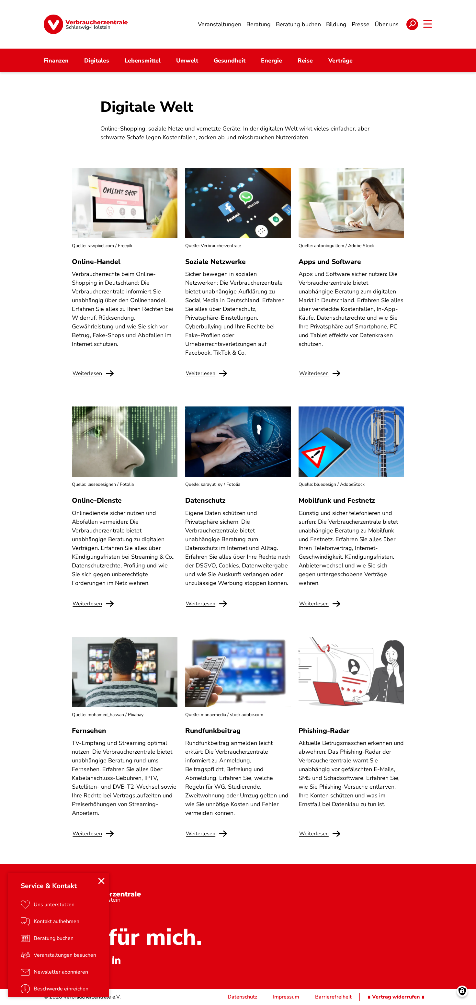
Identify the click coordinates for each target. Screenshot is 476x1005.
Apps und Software (330, 261)
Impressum (286, 996)
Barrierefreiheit (333, 996)
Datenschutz (205, 500)
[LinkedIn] (116, 960)
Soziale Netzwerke (215, 261)
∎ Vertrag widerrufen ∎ (396, 996)
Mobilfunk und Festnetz (337, 500)
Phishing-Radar (324, 730)
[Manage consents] (462, 991)
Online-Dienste (97, 500)
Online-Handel (96, 261)
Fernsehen (89, 730)
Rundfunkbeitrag (213, 730)
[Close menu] (101, 881)
